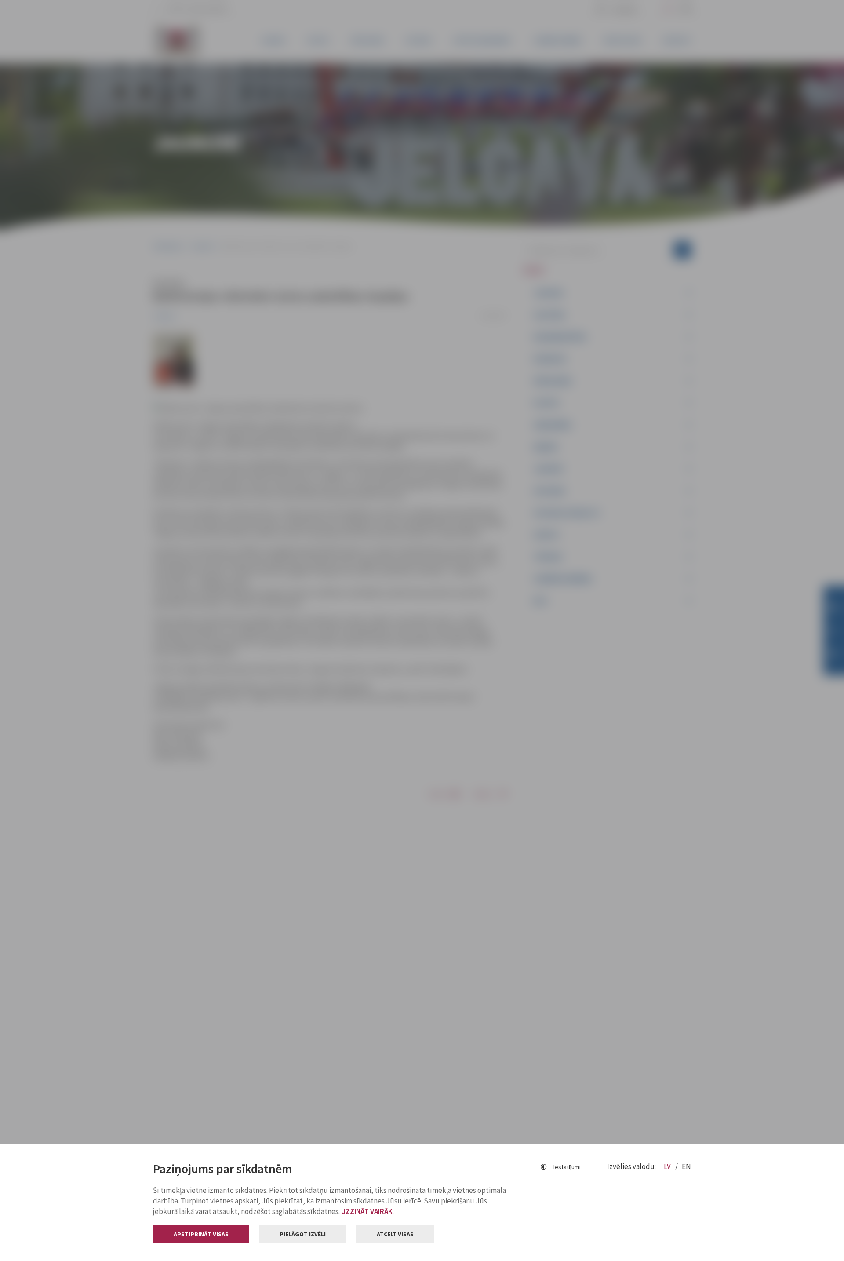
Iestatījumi (567, 1167)
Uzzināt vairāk (367, 1211)
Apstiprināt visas (201, 1234)
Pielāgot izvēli (303, 1234)
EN (686, 1166)
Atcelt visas (395, 1234)
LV (668, 1166)
